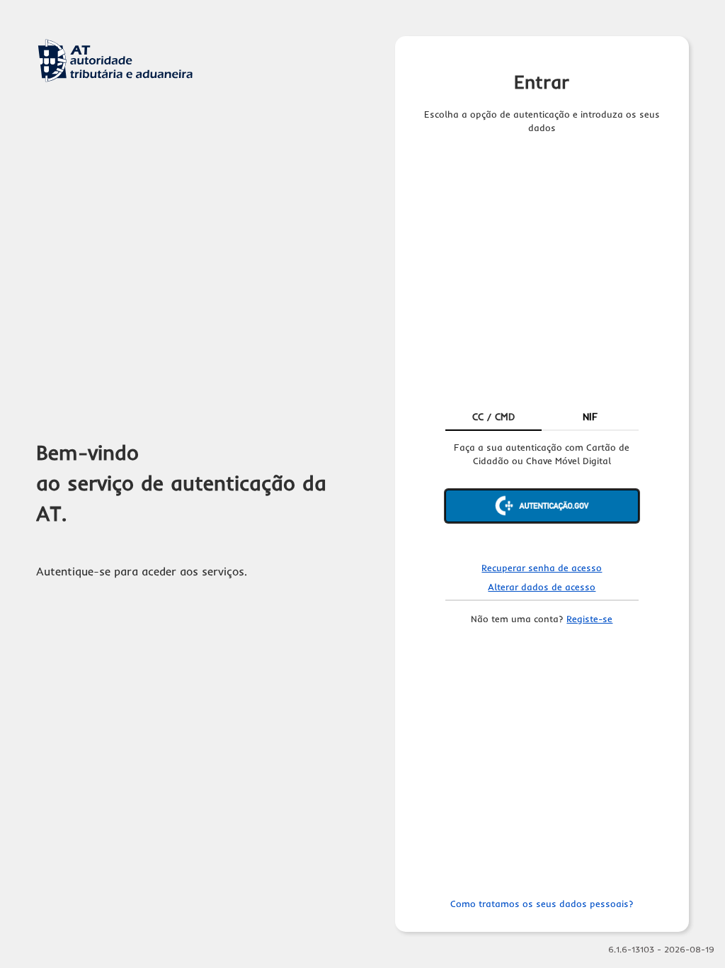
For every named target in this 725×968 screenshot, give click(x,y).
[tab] (493, 418)
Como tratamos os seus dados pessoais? (542, 903)
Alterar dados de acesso (541, 586)
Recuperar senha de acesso (541, 567)
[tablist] (542, 418)
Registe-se (589, 618)
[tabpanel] (542, 494)
